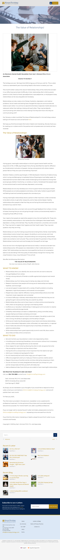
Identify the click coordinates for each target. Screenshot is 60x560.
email (21, 507)
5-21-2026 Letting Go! (43, 476)
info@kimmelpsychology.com (11, 532)
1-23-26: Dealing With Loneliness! (19, 491)
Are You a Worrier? (15, 449)
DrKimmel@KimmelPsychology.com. (14, 412)
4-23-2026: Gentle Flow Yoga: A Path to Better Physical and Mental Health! (19, 484)
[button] (51, 3)
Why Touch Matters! (43, 455)
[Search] (55, 435)
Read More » (12, 451)
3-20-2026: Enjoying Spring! (45, 482)
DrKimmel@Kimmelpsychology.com (34, 390)
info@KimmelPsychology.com (35, 374)
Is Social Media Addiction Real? (46, 449)
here (29, 119)
